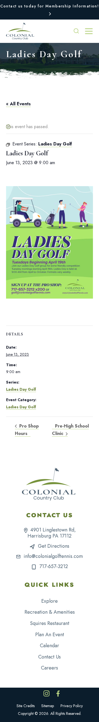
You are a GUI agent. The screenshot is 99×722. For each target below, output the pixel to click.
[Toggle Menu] (89, 31)
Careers (49, 667)
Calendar (49, 645)
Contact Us (49, 656)
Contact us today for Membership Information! (49, 6)
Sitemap (47, 706)
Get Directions (53, 546)
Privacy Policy (72, 706)
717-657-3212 (53, 566)
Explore (49, 601)
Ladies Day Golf (21, 389)
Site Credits (25, 706)
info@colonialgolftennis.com (53, 556)
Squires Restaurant (49, 623)
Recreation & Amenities (49, 612)
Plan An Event (49, 634)
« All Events (18, 104)
